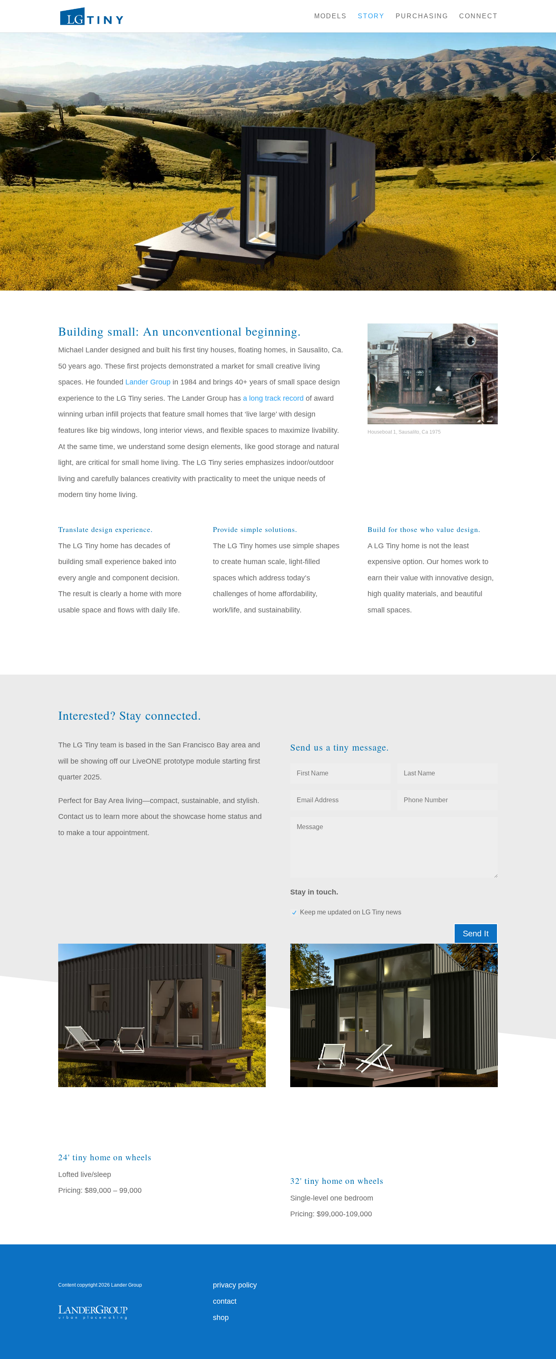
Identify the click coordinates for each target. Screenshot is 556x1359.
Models (330, 16)
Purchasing (422, 16)
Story (371, 16)
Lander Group (148, 382)
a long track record (273, 398)
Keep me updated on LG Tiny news (350, 912)
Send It (476, 933)
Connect (478, 16)
